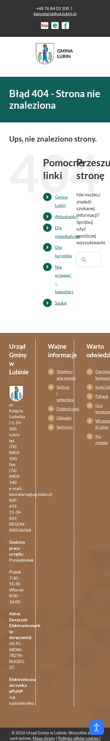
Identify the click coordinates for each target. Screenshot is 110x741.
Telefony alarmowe (59, 374)
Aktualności (66, 216)
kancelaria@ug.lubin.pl (55, 13)
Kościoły (98, 387)
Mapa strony (44, 738)
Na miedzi (98, 439)
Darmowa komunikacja (98, 374)
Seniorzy (59, 426)
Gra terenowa (98, 408)
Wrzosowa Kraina (98, 423)
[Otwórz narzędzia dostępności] (96, 727)
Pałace (98, 396)
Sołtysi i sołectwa (59, 393)
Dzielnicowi (59, 408)
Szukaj (61, 302)
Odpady (59, 417)
